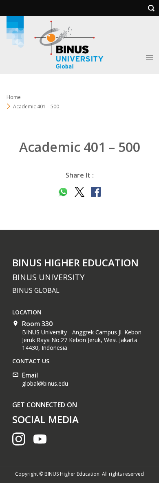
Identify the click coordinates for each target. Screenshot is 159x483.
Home (14, 97)
